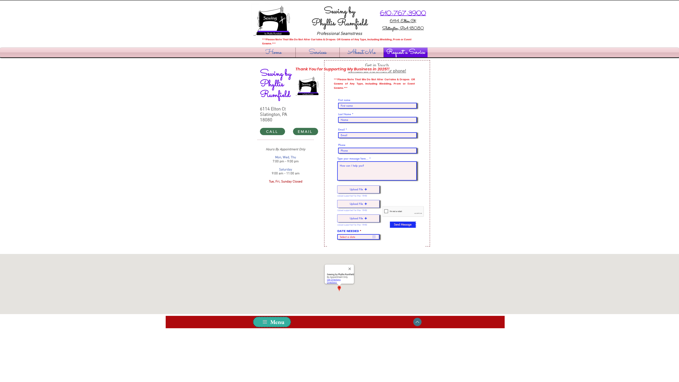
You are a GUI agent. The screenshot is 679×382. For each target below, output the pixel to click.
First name (344, 100)
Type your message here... (352, 158)
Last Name (344, 114)
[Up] (417, 322)
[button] (358, 189)
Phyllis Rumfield (339, 23)
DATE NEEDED (350, 231)
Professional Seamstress (339, 33)
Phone (341, 145)
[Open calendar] (374, 236)
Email (341, 129)
